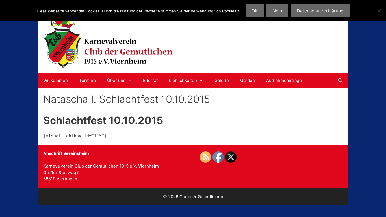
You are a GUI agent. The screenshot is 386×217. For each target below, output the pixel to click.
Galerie (221, 80)
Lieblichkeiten (183, 80)
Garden (247, 80)
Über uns (116, 80)
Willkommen (55, 80)
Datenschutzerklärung (320, 11)
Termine (87, 80)
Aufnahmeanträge (284, 80)
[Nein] (379, 11)
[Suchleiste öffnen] (340, 80)
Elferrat (150, 80)
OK (254, 11)
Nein (277, 11)
